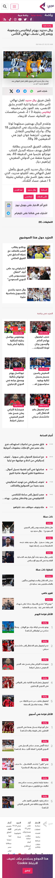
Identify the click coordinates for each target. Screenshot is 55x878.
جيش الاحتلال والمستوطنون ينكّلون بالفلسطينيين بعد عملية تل (37, 582)
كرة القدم (18, 190)
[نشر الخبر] (11, 91)
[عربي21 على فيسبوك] (31, 19)
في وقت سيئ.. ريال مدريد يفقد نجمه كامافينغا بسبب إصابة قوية (36, 544)
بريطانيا (8, 843)
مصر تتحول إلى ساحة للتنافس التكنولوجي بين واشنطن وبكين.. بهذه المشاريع (24, 496)
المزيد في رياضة (45, 313)
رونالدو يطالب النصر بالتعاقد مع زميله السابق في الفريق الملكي (17, 253)
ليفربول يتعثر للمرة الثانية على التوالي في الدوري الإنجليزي (32, 684)
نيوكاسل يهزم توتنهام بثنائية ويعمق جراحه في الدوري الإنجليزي (15, 378)
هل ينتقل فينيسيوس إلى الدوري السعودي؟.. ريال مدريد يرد (38, 529)
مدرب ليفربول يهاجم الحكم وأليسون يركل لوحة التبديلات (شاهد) (41, 343)
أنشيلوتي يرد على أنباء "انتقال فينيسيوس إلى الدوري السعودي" (16, 274)
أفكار (29, 842)
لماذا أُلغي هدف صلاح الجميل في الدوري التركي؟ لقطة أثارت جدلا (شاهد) (31, 747)
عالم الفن (17, 829)
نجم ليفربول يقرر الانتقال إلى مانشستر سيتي (40, 413)
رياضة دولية (36, 15)
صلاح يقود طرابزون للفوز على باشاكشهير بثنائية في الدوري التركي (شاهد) (32, 804)
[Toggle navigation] (14, 6)
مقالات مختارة (28, 837)
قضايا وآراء (27, 832)
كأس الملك (42, 197)
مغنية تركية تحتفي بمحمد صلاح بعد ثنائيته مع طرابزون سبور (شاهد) (33, 784)
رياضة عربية (23, 15)
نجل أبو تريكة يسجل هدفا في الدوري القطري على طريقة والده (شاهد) (32, 729)
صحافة (37, 840)
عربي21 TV (16, 825)
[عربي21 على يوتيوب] (20, 19)
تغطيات (37, 829)
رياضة (49, 15)
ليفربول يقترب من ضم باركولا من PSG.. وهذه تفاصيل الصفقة (34, 703)
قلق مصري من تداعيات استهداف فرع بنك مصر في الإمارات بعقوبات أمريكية (24, 446)
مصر (9, 847)
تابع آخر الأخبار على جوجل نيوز (31, 205)
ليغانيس (46, 112)
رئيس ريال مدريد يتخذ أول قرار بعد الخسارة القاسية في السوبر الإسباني (35, 559)
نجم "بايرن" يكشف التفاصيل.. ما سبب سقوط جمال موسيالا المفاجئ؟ (31, 766)
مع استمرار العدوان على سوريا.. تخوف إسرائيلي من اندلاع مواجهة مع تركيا (24, 459)
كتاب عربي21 (28, 827)
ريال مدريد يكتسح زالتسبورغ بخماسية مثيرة (16, 293)
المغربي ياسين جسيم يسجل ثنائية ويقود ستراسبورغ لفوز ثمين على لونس (40, 379)
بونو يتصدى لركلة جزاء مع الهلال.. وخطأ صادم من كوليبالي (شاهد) (31, 629)
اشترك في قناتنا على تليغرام (31, 213)
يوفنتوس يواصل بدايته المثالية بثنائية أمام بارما (15, 341)
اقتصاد (37, 833)
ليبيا (10, 836)
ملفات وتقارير (37, 845)
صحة (19, 837)
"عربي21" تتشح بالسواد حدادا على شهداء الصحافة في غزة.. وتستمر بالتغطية (34, 606)
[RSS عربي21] (5, 19)
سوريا (9, 839)
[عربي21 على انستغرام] (15, 19)
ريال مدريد (31, 100)
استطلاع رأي (27, 847)
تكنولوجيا (17, 833)
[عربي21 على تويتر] (25, 19)
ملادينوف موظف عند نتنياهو (28, 507)
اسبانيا (44, 190)
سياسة (48, 576)
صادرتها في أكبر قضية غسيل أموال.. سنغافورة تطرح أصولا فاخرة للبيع (24, 471)
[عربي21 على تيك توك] (10, 19)
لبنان (9, 850)
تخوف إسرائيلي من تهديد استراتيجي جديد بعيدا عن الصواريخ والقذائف (25, 484)
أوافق (27, 871)
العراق (9, 832)
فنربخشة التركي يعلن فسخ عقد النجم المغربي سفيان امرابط (15, 415)
